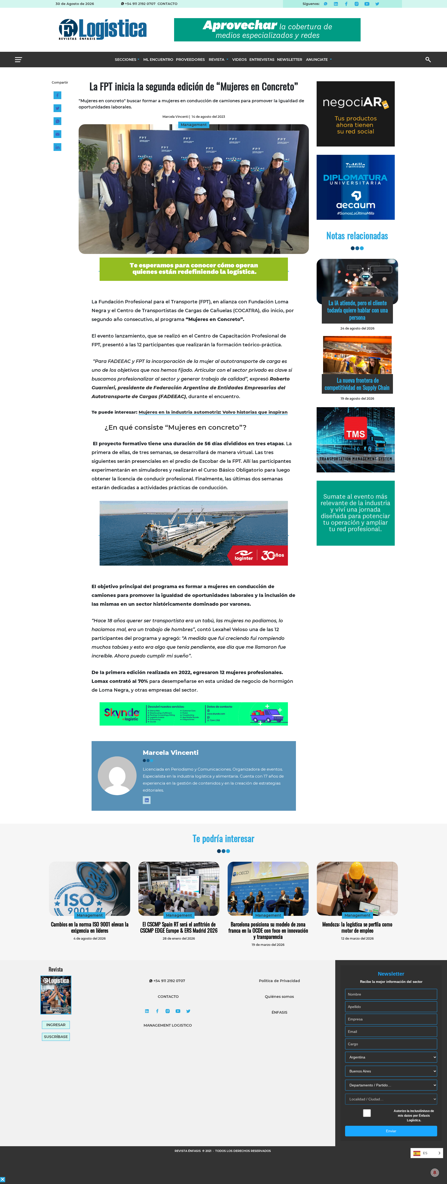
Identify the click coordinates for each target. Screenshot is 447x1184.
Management (90, 915)
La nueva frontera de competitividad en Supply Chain (357, 383)
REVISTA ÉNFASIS (188, 1151)
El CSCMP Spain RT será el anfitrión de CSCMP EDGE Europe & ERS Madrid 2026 (179, 927)
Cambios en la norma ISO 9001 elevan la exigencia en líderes (90, 927)
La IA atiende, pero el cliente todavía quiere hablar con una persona (357, 309)
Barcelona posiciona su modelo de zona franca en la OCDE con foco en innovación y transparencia (268, 930)
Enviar (391, 1131)
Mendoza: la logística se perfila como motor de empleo (357, 927)
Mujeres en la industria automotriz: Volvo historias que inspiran (213, 412)
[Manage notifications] (435, 1172)
